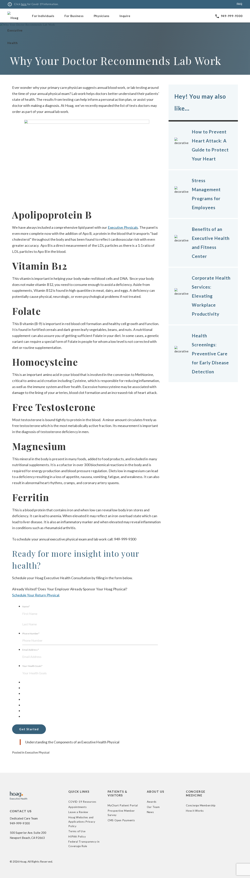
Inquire (125, 16)
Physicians (102, 16)
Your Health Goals (32, 666)
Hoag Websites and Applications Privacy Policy (81, 822)
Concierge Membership (201, 805)
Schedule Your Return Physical (35, 595)
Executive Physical (37, 752)
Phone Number (30, 633)
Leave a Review (78, 812)
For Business (74, 16)
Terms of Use (76, 831)
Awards (152, 801)
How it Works (195, 810)
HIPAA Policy (77, 836)
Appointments (77, 807)
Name (26, 606)
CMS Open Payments (121, 820)
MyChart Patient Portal (123, 805)
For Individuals (43, 16)
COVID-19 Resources (82, 801)
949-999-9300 (229, 16)
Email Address (30, 649)
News (150, 812)
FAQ (239, 3)
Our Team (153, 807)
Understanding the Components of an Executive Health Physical (72, 742)
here (24, 4)
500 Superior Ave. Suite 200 (28, 832)
